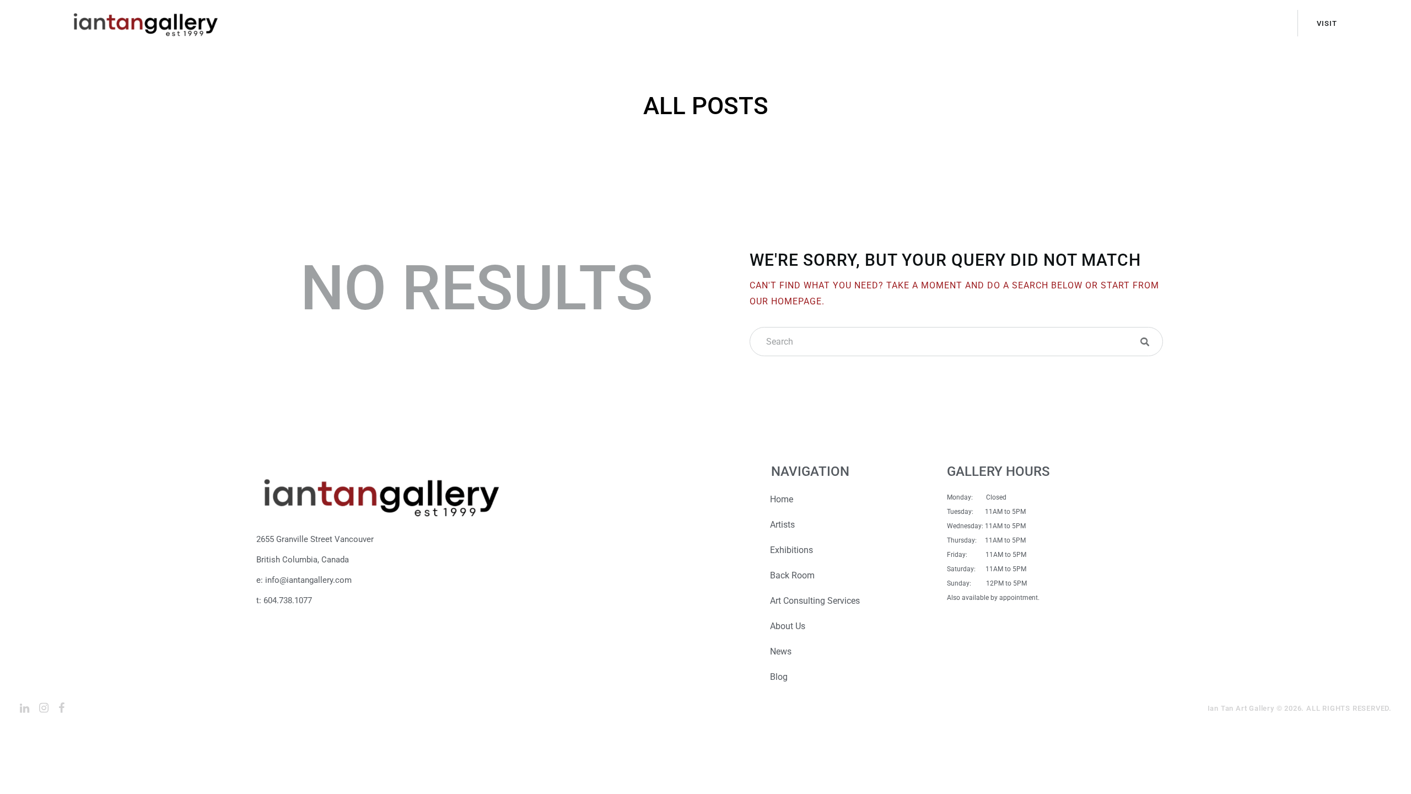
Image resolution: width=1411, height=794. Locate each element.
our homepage (786, 301)
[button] (1145, 341)
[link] (24, 708)
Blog (779, 677)
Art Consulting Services (815, 601)
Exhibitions (791, 550)
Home (781, 499)
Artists (782, 524)
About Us (787, 626)
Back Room (792, 575)
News (780, 651)
